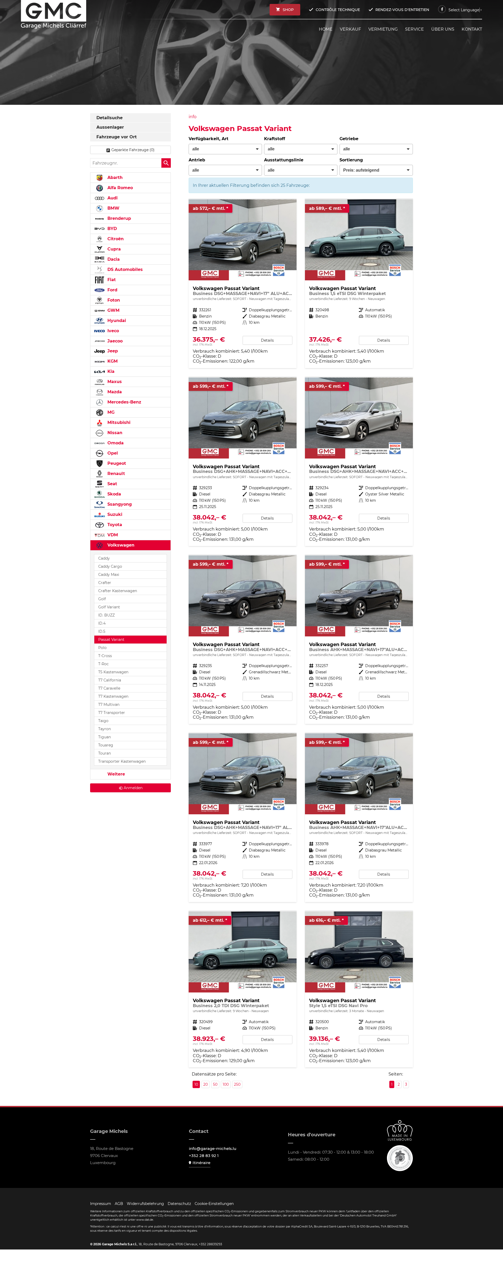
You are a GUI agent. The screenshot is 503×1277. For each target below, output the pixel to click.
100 (226, 1084)
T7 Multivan (108, 704)
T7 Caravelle (109, 688)
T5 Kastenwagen (113, 672)
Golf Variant (109, 607)
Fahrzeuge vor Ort (116, 136)
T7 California (109, 680)
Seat (111, 483)
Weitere (115, 774)
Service (414, 29)
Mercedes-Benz (123, 402)
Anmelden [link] (133, 787)
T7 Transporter (111, 712)
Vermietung (383, 29)
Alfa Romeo (119, 187)
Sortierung (351, 159)
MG (110, 412)
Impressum (100, 1203)
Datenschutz (179, 1203)
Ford (111, 289)
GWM (112, 310)
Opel (112, 453)
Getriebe (349, 138)
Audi (112, 197)
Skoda (113, 494)
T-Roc (103, 664)
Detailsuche (109, 117)
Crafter (104, 582)
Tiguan (104, 737)
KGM (112, 361)
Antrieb (197, 159)
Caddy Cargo (110, 566)
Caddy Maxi (108, 574)
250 (237, 1084)
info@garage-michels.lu (212, 1148)
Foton (113, 300)
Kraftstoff (274, 138)
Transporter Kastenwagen (122, 761)
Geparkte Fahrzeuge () (133, 150)
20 (205, 1084)
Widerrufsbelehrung (145, 1203)
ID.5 (101, 631)
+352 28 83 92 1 (204, 1155)
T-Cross (105, 655)
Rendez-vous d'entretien (402, 9)
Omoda (115, 442)
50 (215, 1084)
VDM (112, 534)
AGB (119, 1203)
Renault (115, 473)
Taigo (103, 720)
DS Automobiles (124, 269)
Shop (288, 9)
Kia (110, 371)
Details (267, 340)
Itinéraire (201, 1162)
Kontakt (472, 29)
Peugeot (116, 463)
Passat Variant (111, 639)
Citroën (115, 238)
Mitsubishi (118, 422)
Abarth (114, 177)
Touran (104, 753)
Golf (102, 599)
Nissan (114, 432)
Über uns (442, 29)
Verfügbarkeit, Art (208, 138)
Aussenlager (110, 127)
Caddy (104, 558)
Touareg (105, 745)
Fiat (111, 279)
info (192, 116)
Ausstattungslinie (283, 159)
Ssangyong (119, 504)
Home (325, 29)
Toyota (114, 524)
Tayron (104, 729)
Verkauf (350, 29)
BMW (112, 208)
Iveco (112, 330)
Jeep (112, 350)
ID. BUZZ (106, 615)
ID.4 (102, 623)
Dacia (113, 259)
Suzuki (114, 514)
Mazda (114, 391)
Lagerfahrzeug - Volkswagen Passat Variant (243, 283)
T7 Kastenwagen (113, 696)
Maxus (114, 381)
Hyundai (116, 320)
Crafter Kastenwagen (117, 590)
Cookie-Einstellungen (214, 1203)
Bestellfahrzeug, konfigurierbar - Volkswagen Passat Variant (359, 283)
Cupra (113, 249)
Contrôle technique (338, 9)
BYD (111, 228)
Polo (102, 647)
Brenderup (118, 218)
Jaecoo (114, 341)
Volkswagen (120, 545)
